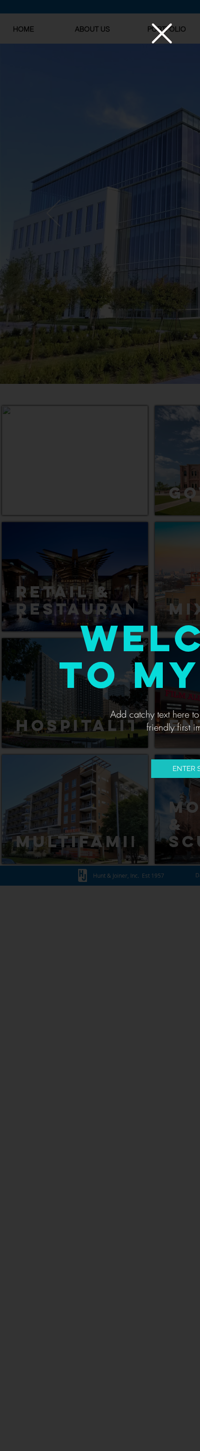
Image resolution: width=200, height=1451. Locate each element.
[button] (162, 33)
